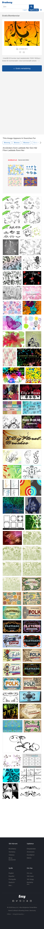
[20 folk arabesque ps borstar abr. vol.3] (32, 612)
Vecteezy (12, 852)
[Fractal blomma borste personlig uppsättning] (30, 697)
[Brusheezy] (7, 2)
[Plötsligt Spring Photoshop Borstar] (29, 357)
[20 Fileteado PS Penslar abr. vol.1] (31, 584)
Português (12, 879)
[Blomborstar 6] (12, 584)
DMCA (29, 858)
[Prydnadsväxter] (32, 203)
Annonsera (30, 852)
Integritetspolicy (18, 914)
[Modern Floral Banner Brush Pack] (32, 231)
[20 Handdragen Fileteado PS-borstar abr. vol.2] (32, 726)
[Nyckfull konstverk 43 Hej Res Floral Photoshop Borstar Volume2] (13, 375)
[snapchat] (27, 901)
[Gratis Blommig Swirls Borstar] (32, 263)
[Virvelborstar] (33, 522)
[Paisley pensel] (12, 263)
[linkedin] (31, 901)
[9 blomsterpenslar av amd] (12, 308)
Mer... (11, 885)
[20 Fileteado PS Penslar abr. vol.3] (12, 612)
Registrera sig (34, 10)
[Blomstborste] (33, 375)
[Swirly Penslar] (31, 775)
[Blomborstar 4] (32, 538)
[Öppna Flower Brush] (33, 505)
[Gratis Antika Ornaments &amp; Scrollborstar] (10, 697)
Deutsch (12, 882)
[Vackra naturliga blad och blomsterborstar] (13, 726)
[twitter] (17, 901)
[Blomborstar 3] (32, 569)
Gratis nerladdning (23, 68)
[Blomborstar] (32, 293)
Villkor (9, 914)
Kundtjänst (30, 855)
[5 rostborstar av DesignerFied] (30, 392)
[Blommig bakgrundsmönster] (30, 488)
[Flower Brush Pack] (13, 505)
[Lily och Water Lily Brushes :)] (13, 339)
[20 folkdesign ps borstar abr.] (32, 655)
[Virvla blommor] (11, 488)
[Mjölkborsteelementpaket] (12, 231)
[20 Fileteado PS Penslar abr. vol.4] (12, 626)
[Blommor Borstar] (12, 323)
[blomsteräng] (9, 357)
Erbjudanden (31, 849)
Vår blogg (30, 879)
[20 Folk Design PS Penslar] (12, 655)
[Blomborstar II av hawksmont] (12, 472)
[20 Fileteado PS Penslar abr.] (32, 626)
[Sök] (31, 7)
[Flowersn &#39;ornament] (12, 761)
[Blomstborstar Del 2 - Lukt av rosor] (31, 407)
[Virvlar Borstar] (32, 278)
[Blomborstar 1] (12, 553)
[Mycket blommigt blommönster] (32, 308)
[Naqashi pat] (32, 761)
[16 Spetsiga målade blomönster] (12, 407)
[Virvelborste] (22, 743)
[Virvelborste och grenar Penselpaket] (12, 457)
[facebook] (13, 901)
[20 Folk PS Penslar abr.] (12, 641)
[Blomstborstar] (11, 247)
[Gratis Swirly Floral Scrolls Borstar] (31, 457)
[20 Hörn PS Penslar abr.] (30, 711)
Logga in (25, 10)
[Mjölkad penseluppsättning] (33, 339)
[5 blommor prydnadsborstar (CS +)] (11, 422)
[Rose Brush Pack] (11, 392)
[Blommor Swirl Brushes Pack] (32, 217)
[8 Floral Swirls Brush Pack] (12, 203)
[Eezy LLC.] (22, 896)
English (11, 873)
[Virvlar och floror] (30, 247)
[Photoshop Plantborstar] (12, 278)
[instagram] (24, 901)
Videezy (11, 855)
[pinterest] (20, 901)
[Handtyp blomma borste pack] (32, 323)
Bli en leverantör (12, 859)
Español (11, 876)
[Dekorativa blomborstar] (32, 472)
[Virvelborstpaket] (10, 791)
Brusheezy (12, 849)
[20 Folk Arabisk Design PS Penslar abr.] (12, 683)
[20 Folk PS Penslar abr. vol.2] (32, 598)
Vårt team (30, 876)
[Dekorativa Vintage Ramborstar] (13, 522)
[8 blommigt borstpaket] (22, 439)
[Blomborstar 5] (32, 553)
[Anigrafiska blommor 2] (12, 538)
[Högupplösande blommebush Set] (31, 422)
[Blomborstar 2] (12, 569)
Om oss (29, 873)
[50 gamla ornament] (10, 711)
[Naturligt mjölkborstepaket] (12, 217)
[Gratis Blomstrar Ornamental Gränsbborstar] (30, 791)
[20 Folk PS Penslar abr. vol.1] (12, 598)
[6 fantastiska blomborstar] (12, 293)
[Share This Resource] (24, 52)
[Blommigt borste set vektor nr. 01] (11, 775)
